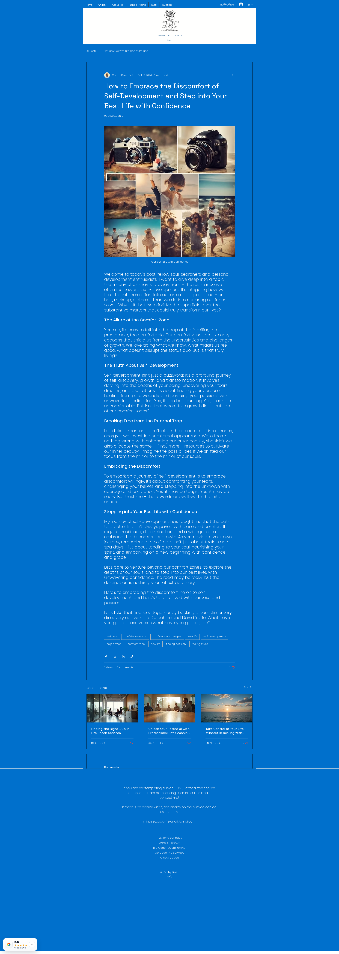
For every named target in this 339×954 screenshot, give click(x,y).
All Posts (92, 51)
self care (112, 636)
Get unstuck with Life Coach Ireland (126, 51)
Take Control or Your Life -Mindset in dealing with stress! (226, 731)
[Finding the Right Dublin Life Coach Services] (112, 708)
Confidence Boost (135, 636)
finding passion (176, 644)
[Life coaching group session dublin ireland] (169, 708)
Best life (192, 636)
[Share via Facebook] (106, 656)
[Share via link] (131, 656)
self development (214, 636)
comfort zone (136, 644)
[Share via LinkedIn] (123, 656)
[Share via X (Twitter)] (114, 656)
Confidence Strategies (167, 636)
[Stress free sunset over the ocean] (226, 708)
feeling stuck (200, 644)
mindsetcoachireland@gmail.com (169, 821)
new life (155, 644)
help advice (113, 644)
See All (248, 687)
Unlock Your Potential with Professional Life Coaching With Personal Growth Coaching (169, 731)
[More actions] (233, 75)
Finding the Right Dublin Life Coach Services (110, 731)
